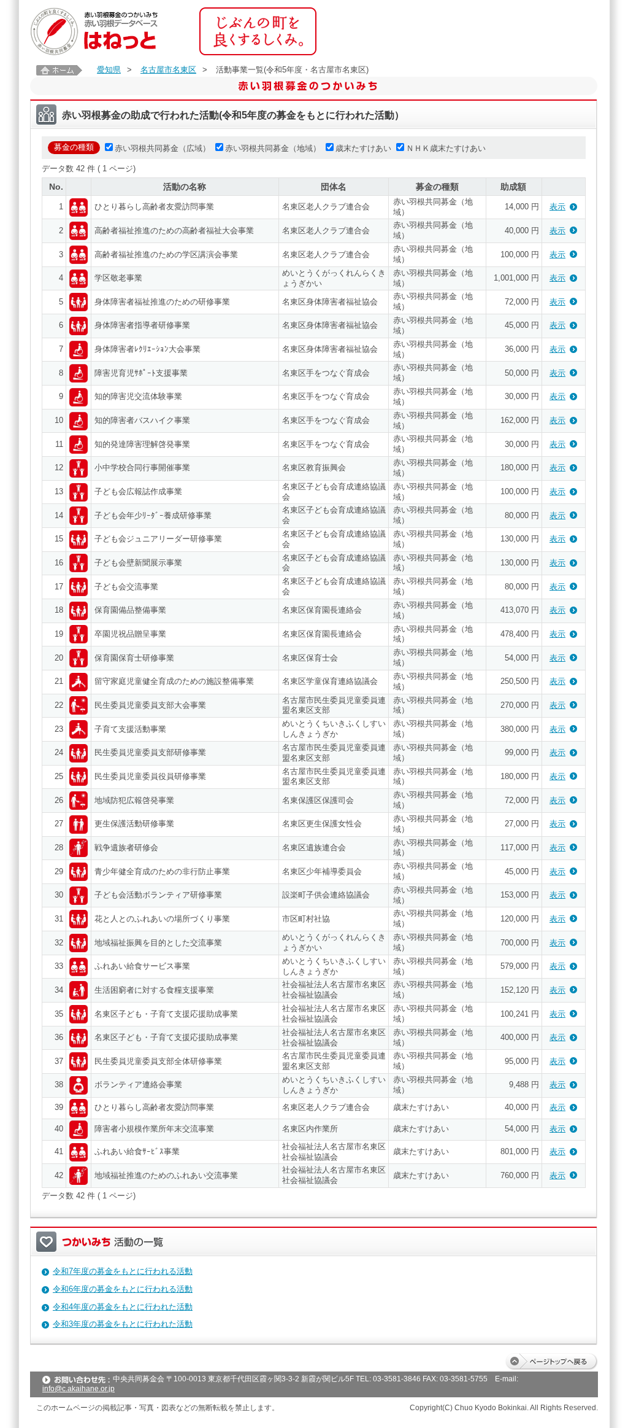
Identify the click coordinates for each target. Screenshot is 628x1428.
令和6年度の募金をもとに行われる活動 (123, 1289)
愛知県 (109, 69)
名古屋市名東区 (168, 69)
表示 (557, 206)
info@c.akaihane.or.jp (78, 1388)
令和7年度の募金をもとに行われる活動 (123, 1271)
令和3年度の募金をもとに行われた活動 (123, 1324)
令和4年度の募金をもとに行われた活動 (123, 1306)
